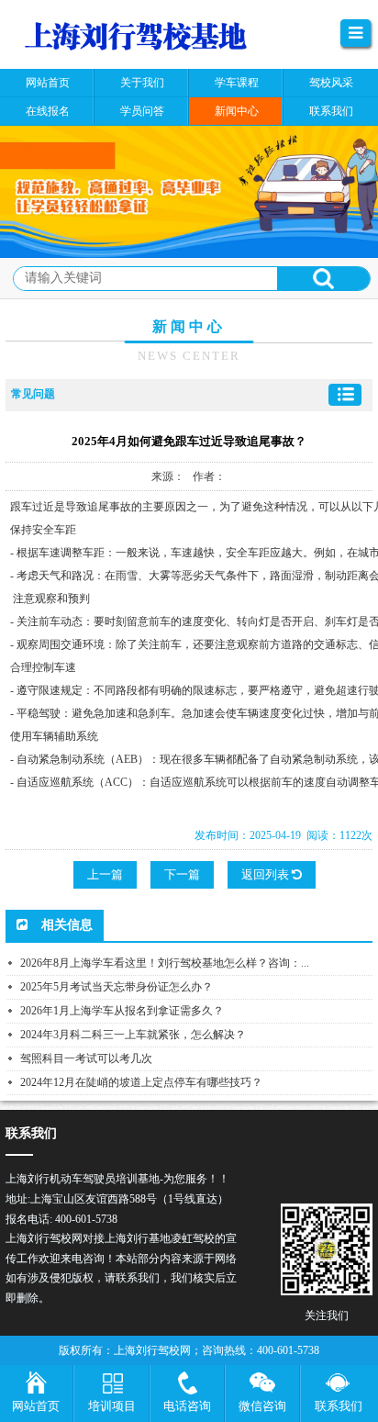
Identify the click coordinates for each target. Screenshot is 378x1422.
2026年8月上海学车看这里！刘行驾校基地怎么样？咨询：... (164, 963)
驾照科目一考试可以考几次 (86, 1058)
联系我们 (338, 1406)
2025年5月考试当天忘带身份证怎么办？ (116, 986)
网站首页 (36, 1406)
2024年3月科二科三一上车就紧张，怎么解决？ (133, 1034)
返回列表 (266, 874)
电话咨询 (187, 1406)
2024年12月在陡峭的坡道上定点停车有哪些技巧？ (141, 1082)
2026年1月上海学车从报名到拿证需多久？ (122, 1010)
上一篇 (105, 874)
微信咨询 (262, 1406)
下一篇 (182, 874)
